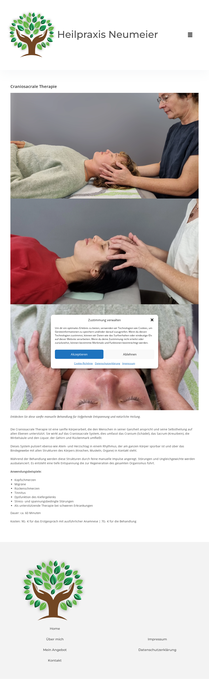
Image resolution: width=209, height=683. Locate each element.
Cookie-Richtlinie (83, 363)
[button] (152, 320)
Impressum (128, 363)
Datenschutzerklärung (107, 363)
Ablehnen (130, 354)
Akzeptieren (79, 354)
